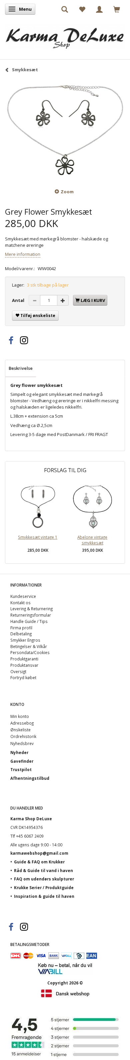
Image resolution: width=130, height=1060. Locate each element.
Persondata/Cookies (30, 652)
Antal (18, 300)
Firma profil (21, 627)
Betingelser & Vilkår (28, 646)
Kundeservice (23, 596)
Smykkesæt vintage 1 (37, 537)
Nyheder (19, 752)
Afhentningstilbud (29, 778)
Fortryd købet (23, 677)
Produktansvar (24, 665)
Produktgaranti (24, 658)
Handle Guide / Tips (29, 621)
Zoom (67, 192)
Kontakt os (20, 602)
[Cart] (116, 9)
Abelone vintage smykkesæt (92, 539)
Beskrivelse (21, 368)
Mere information (22, 254)
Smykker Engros (25, 640)
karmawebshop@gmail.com (39, 853)
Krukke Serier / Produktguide (44, 887)
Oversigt (18, 671)
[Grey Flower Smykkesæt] (65, 130)
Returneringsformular (30, 615)
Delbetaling (21, 633)
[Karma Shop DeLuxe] (65, 34)
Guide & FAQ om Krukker (39, 861)
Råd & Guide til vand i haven (43, 870)
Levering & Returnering (31, 608)
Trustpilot (21, 769)
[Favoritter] (82, 9)
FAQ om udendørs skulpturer (44, 878)
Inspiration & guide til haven (44, 896)
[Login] (99, 9)
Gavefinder (21, 761)
